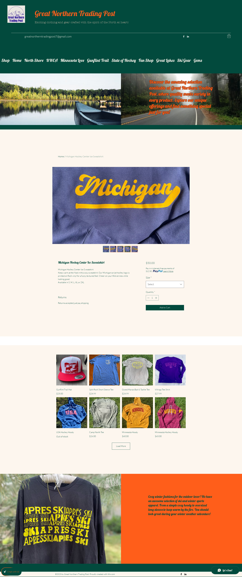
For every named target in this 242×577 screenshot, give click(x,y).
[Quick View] (71, 370)
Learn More (168, 271)
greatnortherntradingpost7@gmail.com (48, 36)
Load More (121, 446)
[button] (229, 36)
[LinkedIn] (188, 36)
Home (61, 156)
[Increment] (156, 297)
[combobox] (165, 284)
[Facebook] (183, 36)
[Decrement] (148, 297)
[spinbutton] (152, 297)
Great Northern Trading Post (75, 13)
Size (149, 277)
